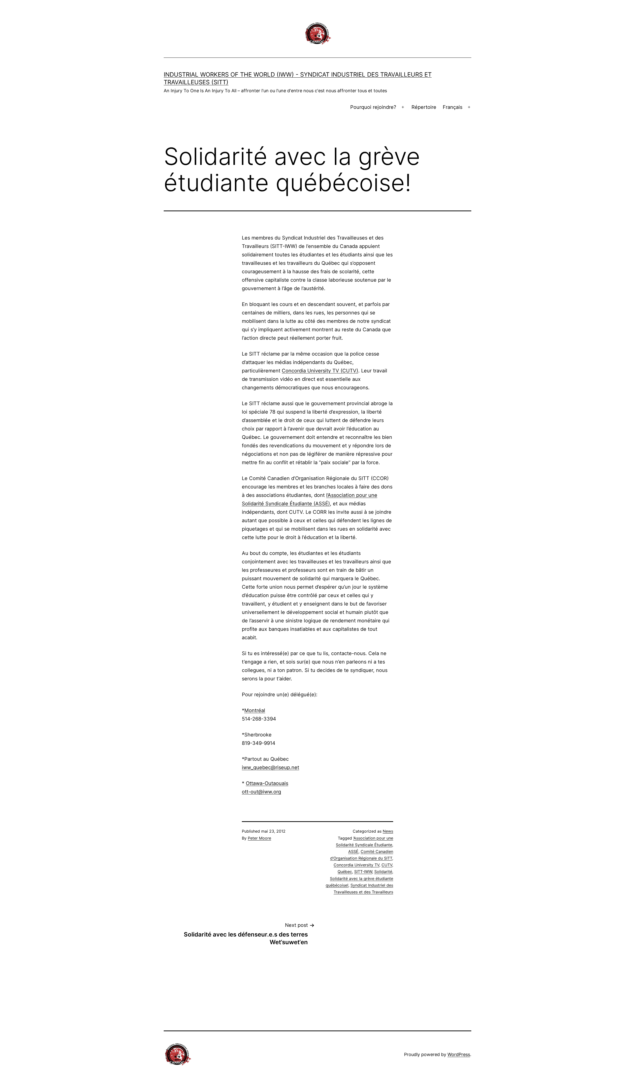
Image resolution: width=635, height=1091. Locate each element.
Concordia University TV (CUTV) (320, 371)
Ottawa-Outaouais (267, 783)
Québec (345, 871)
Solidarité (383, 871)
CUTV (386, 864)
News (388, 831)
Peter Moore (259, 838)
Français (452, 107)
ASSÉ (353, 851)
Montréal (254, 710)
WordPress (458, 1054)
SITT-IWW (363, 871)
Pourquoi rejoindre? (373, 107)
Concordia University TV (356, 864)
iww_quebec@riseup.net (270, 767)
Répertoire (424, 107)
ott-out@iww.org (261, 792)
